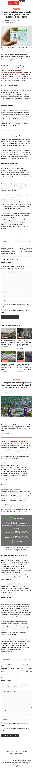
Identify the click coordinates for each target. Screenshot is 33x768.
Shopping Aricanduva (18, 441)
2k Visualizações (9, 392)
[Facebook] (17, 241)
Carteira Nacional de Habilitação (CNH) (14, 72)
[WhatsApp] (25, 241)
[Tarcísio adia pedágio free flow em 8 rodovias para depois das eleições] (8, 356)
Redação (6, 20)
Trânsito (16, 8)
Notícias (16, 379)
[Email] (29, 241)
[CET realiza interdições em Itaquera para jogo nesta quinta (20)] (8, 333)
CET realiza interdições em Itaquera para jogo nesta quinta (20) (8, 342)
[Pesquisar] (31, 2)
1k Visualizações (9, 22)
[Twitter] (21, 241)
